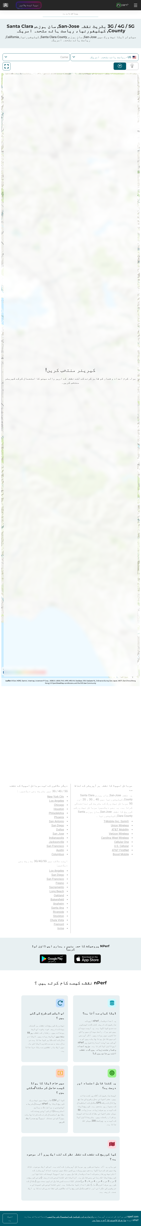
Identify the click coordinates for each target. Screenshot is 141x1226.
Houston (59, 809)
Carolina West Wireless (115, 837)
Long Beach (57, 891)
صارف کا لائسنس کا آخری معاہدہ (109, 1220)
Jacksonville (56, 842)
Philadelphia (56, 813)
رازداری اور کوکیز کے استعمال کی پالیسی (70, 1216)
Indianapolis (56, 837)
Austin (60, 850)
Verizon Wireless (119, 833)
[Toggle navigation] (135, 5)
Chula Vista (57, 920)
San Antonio (56, 821)
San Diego (57, 825)
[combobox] (104, 57)
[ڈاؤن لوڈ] (87, 958)
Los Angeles (56, 800)
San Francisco (55, 846)
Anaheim (58, 903)
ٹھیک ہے (10, 1218)
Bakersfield (57, 899)
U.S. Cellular (121, 846)
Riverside (58, 912)
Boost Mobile (121, 854)
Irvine (60, 928)
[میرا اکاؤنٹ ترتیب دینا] (5, 5)
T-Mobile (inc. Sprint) (116, 821)
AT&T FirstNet (120, 850)
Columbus (58, 854)
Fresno (60, 883)
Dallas (60, 829)
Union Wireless (120, 825)
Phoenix (59, 817)
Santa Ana (57, 907)
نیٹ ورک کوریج (131, 66)
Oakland (59, 895)
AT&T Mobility (120, 829)
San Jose (58, 833)
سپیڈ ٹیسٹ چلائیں (28, 5)
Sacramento (56, 887)
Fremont (59, 924)
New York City (55, 796)
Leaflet (8, 681)
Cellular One (121, 842)
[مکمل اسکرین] (6, 66)
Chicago (59, 805)
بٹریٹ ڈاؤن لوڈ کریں (119, 66)
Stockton (58, 916)
